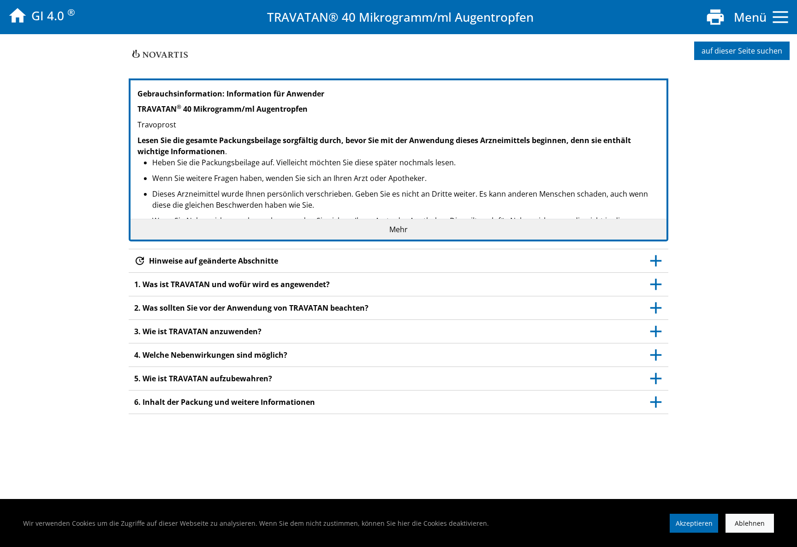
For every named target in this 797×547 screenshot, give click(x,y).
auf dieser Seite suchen (742, 51)
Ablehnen (750, 523)
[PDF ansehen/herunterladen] (715, 17)
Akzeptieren (694, 523)
